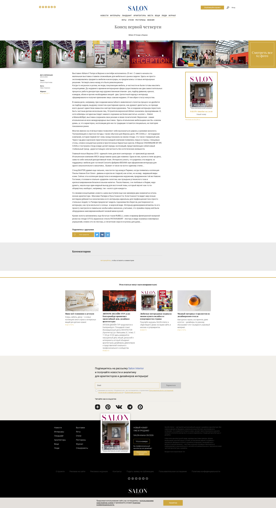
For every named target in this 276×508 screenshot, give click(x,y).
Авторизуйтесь (105, 260)
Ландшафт (127, 16)
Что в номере (142, 441)
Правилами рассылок (133, 392)
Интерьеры (115, 16)
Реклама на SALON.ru (192, 119)
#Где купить (69, 325)
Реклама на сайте (77, 471)
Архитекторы (139, 16)
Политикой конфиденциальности (110, 392)
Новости (104, 16)
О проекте (60, 471)
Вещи (157, 16)
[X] (97, 234)
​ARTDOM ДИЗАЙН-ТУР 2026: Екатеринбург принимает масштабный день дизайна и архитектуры (116, 317)
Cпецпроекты (82, 448)
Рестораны (140, 20)
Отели (131, 20)
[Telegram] (107, 234)
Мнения (150, 20)
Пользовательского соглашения (161, 390)
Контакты (117, 471)
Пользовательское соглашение (173, 471)
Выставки (80, 427)
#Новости (106, 350)
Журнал (172, 16)
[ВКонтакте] (102, 234)
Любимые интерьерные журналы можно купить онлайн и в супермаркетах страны (156, 316)
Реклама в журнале (99, 471)
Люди (164, 16)
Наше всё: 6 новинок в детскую (79, 313)
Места (150, 16)
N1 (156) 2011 (45, 93)
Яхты (124, 20)
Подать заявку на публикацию (140, 471)
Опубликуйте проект (212, 7)
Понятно (173, 503)
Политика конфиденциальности (206, 471)
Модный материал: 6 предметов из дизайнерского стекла (193, 315)
